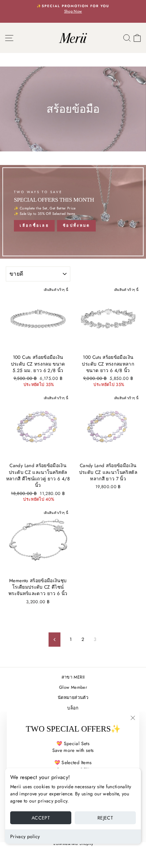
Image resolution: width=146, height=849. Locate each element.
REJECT (105, 817)
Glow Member (73, 687)
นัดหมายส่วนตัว (73, 697)
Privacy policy (25, 836)
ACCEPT (41, 817)
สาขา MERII (73, 677)
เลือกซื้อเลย (34, 225)
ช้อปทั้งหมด (76, 225)
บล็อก (72, 708)
